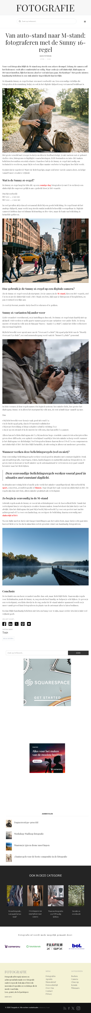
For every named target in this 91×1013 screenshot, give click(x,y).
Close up (75, 982)
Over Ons (50, 988)
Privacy (49, 994)
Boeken (74, 976)
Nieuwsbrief (51, 982)
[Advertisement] (47, 725)
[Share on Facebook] (4, 624)
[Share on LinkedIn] (10, 624)
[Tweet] (16, 624)
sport (4, 487)
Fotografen (50, 976)
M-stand (61, 293)
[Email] (29, 624)
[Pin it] (23, 624)
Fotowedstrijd (52, 985)
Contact (49, 991)
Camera (74, 979)
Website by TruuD (44, 1007)
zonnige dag (45, 185)
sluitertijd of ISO (10, 515)
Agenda (49, 979)
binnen (38, 487)
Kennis (74, 985)
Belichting (8, 638)
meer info (8, 997)
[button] (85, 21)
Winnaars (75, 988)
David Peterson (45, 56)
